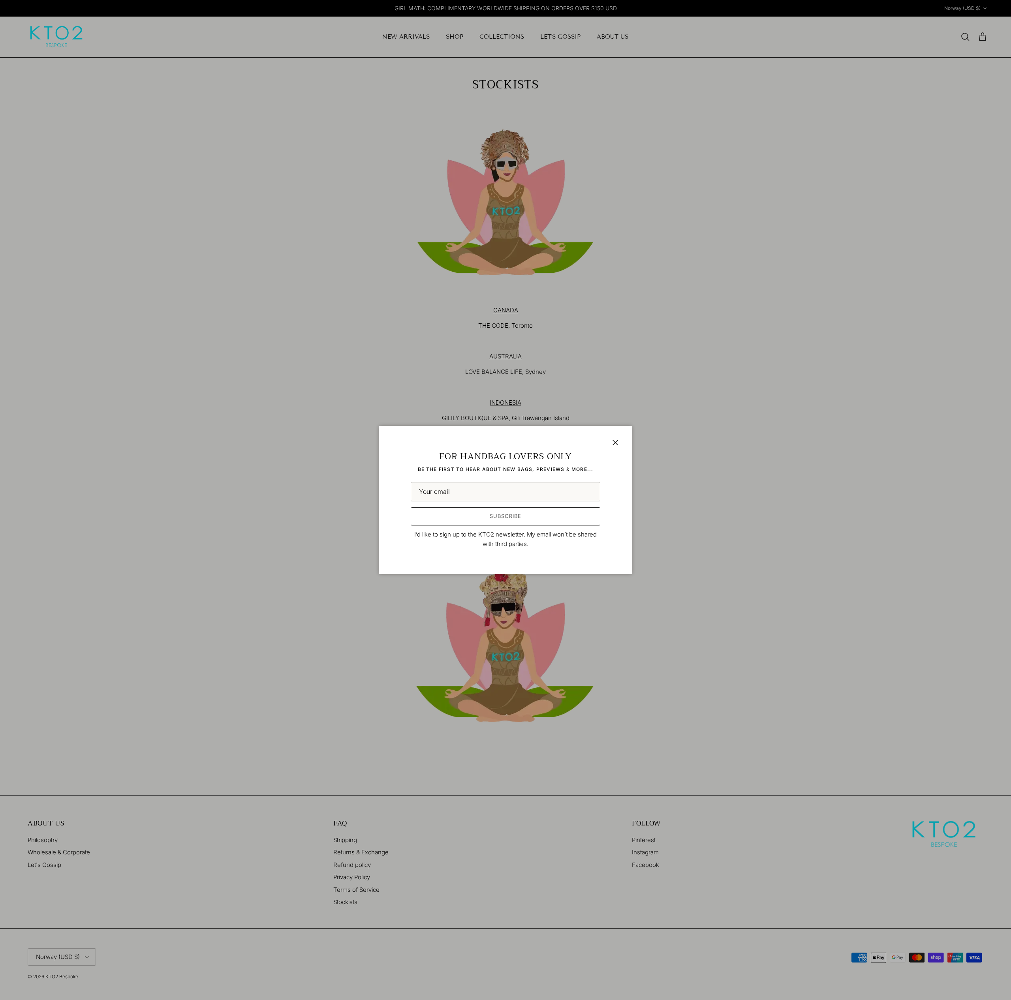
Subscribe (505, 516)
